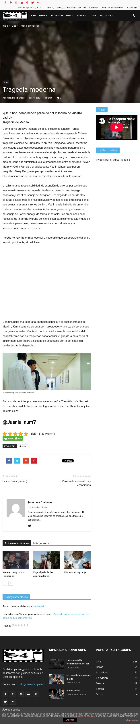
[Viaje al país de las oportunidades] (46, 560)
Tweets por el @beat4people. (113, 159)
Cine (33, 15)
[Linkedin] (21, 2)
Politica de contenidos (112, 7)
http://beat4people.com (38, 507)
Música (43, 15)
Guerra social (73, 690)
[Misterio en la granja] (77, 560)
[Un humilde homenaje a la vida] (56, 679)
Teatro (81, 15)
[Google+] (10, 2)
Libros (70, 15)
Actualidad (106, 15)
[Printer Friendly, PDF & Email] (13, 438)
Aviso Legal (132, 7)
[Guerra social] (56, 694)
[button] (133, 15)
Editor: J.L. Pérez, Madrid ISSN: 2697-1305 (66, 7)
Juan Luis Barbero (16, 97)
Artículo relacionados (17, 543)
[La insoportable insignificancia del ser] (56, 664)
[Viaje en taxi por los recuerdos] (16, 560)
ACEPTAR (70, 720)
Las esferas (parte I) (15, 481)
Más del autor (41, 543)
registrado (39, 606)
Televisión (57, 15)
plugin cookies (132, 720)
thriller (23, 446)
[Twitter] (32, 2)
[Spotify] (27, 2)
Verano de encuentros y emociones (76, 483)
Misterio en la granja (75, 572)
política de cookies (85, 716)
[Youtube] (38, 2)
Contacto (93, 7)
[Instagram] (16, 2)
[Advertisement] (47, 284)
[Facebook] (5, 2)
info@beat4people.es (31, 684)
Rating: (7, 625)
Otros (92, 15)
